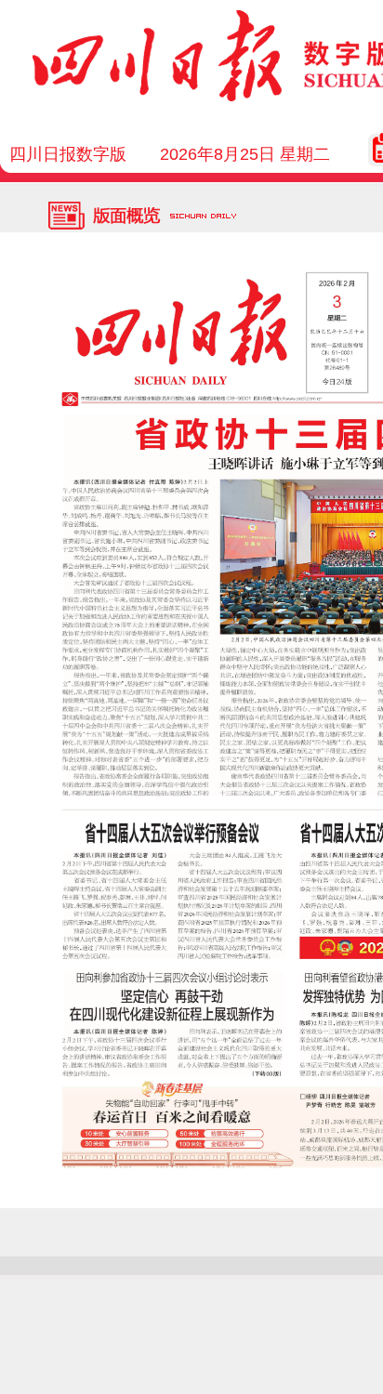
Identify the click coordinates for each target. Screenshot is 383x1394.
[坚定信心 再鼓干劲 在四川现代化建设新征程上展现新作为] (173, 1023)
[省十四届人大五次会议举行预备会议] (174, 904)
